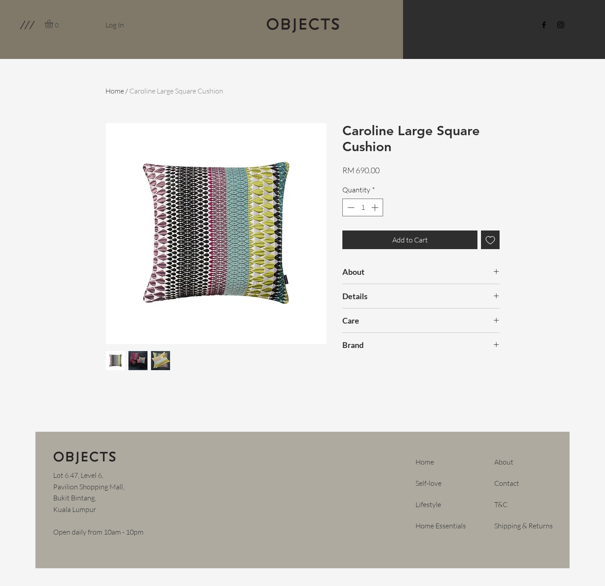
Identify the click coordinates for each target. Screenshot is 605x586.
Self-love (428, 483)
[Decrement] (350, 207)
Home (114, 90)
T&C (501, 504)
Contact (506, 483)
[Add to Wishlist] (490, 239)
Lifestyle (428, 504)
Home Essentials (440, 525)
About (503, 461)
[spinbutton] (362, 207)
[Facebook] (543, 24)
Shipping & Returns (523, 525)
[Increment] (375, 207)
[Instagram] (560, 24)
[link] (54, 24)
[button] (27, 24)
